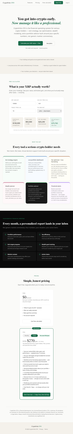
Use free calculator (36, 321)
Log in (67, 2)
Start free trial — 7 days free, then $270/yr (36, 394)
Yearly (34, 335)
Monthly (27, 335)
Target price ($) (16, 107)
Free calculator (46, 2)
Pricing (37, 2)
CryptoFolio (8, 3)
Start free (58, 2)
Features (30, 2)
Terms (46, 429)
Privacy (41, 429)
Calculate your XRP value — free (30, 43)
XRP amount (15, 100)
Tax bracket (41, 107)
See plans (49, 43)
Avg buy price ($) (42, 100)
